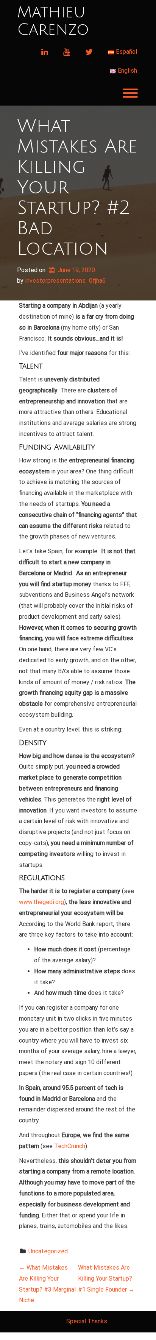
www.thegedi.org (41, 902)
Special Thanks (86, 1321)
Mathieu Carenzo (53, 21)
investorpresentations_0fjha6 (65, 280)
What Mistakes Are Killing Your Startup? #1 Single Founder (106, 1278)
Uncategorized (48, 1251)
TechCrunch (69, 1146)
